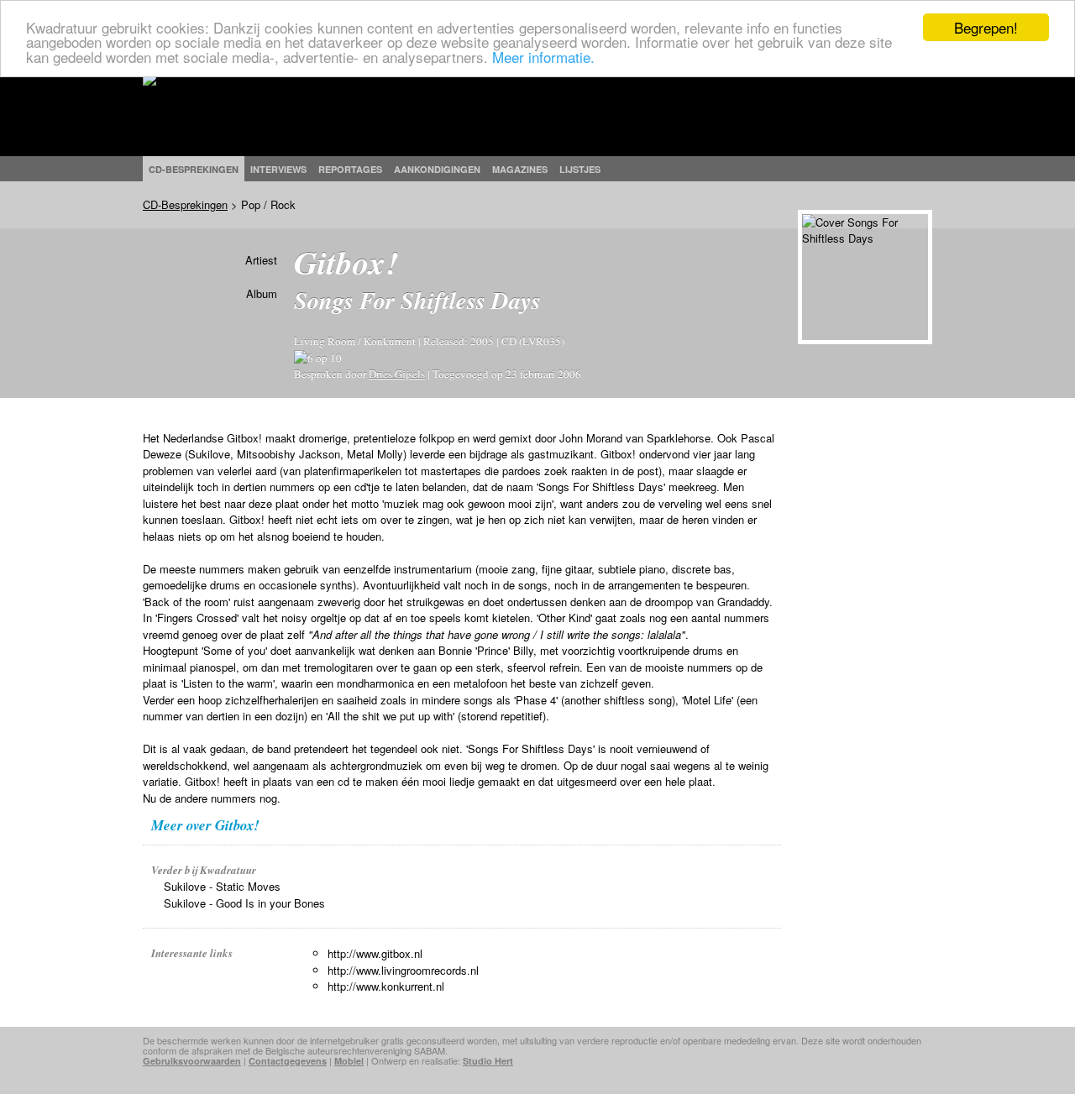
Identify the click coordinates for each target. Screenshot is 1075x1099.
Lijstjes (579, 169)
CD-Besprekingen (185, 204)
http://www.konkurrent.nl (386, 986)
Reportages (350, 169)
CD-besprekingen (194, 169)
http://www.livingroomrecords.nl (403, 970)
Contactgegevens (288, 1061)
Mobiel (349, 1061)
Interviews (278, 169)
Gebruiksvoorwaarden (192, 1061)
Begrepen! (986, 27)
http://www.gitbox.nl (375, 953)
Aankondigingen (437, 169)
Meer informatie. (543, 56)
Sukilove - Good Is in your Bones (244, 903)
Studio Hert (488, 1061)
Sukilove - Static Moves (222, 886)
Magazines (520, 169)
